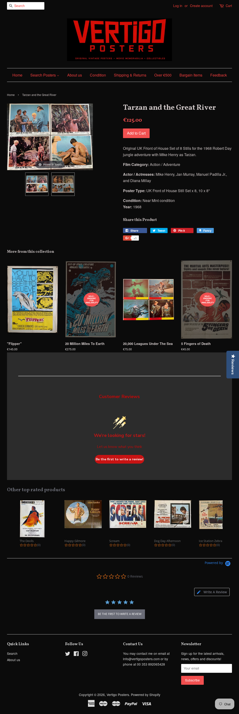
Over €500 (163, 75)
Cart (229, 5)
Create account (201, 5)
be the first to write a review (119, 614)
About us (74, 75)
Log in (177, 5)
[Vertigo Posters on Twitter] (67, 654)
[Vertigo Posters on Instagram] (84, 654)
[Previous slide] (11, 134)
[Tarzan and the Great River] (37, 184)
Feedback (218, 75)
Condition (98, 75)
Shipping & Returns (130, 75)
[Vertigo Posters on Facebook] (76, 654)
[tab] (212, 592)
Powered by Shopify (145, 694)
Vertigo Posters (118, 694)
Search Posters (43, 75)
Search (12, 653)
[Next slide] (88, 134)
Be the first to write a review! (119, 459)
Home (17, 75)
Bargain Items (190, 75)
